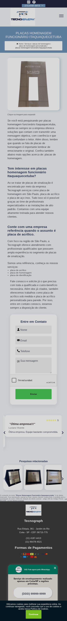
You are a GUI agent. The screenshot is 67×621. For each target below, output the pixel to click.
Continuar (33, 614)
